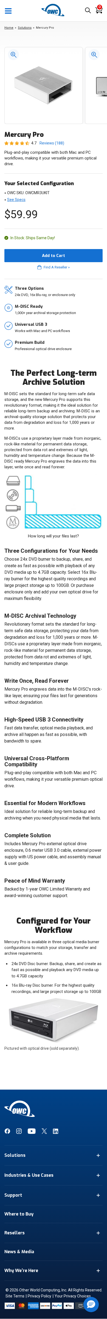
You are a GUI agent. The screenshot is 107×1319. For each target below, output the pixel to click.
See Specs (16, 199)
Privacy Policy (39, 1296)
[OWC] (53, 15)
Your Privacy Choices (73, 1296)
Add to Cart (53, 255)
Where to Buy (18, 1214)
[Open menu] (8, 10)
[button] (91, 1304)
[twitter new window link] (44, 1132)
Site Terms (14, 1296)
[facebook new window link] (7, 1132)
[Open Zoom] (11, 54)
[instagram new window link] (19, 1132)
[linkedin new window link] (55, 1132)
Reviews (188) (52, 143)
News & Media (19, 1252)
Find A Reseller (57, 267)
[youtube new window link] (32, 1132)
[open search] (88, 10)
